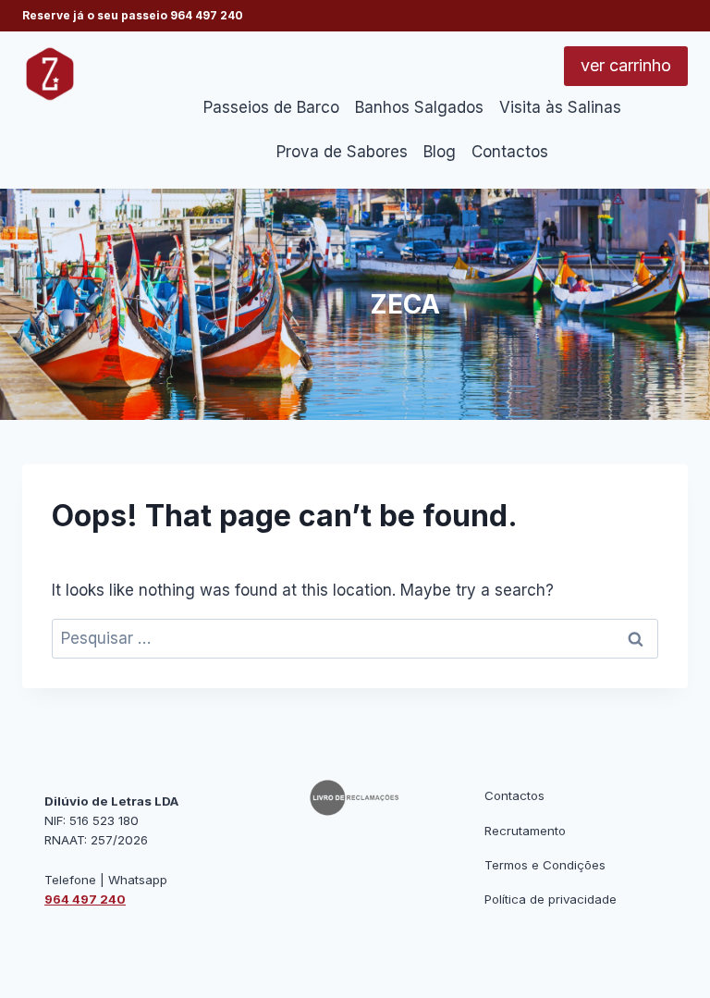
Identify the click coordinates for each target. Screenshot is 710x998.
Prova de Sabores (342, 151)
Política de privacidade (550, 899)
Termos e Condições (545, 864)
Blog (439, 151)
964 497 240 (206, 15)
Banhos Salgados (419, 107)
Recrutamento (525, 830)
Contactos (509, 151)
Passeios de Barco (271, 107)
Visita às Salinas (560, 107)
